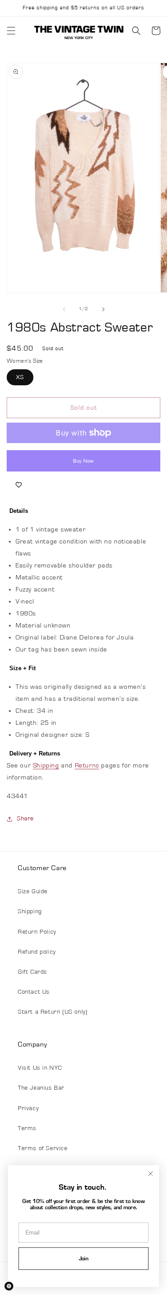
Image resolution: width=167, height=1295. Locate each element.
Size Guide (33, 891)
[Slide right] (103, 309)
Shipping (46, 765)
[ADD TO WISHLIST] (19, 485)
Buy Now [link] (83, 461)
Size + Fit (22, 668)
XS (20, 377)
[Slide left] (64, 309)
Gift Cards (32, 972)
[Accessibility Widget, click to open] (8, 1286)
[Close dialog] (150, 1173)
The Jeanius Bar (41, 1088)
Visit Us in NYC (40, 1068)
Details (18, 511)
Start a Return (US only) (52, 1012)
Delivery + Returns (34, 753)
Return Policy (37, 932)
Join (84, 1259)
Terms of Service (43, 1148)
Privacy (28, 1108)
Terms (27, 1128)
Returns (87, 765)
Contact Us (34, 992)
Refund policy (37, 952)
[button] (11, 30)
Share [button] (25, 818)
